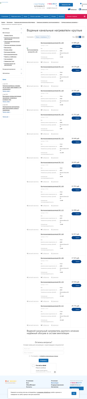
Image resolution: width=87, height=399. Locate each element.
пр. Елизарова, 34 (39, 5)
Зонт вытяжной (8, 59)
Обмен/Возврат (31, 385)
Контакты (61, 16)
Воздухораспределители (10, 54)
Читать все (5, 116)
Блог (27, 383)
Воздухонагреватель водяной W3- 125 (52, 210)
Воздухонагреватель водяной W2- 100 (52, 43)
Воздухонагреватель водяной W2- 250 (52, 138)
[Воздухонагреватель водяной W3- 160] (33, 241)
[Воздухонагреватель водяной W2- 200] (33, 122)
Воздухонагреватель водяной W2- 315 (52, 162)
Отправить (43, 360)
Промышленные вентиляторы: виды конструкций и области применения (11, 108)
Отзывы (53, 16)
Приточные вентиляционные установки (12, 42)
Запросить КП (66, 4)
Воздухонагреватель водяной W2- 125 (52, 67)
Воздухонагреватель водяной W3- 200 (52, 258)
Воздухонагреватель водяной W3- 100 (52, 186)
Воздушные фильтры (9, 52)
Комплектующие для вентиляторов (9, 64)
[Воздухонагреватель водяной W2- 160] (33, 98)
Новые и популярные (41, 37)
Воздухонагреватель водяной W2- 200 (52, 114)
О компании (5, 16)
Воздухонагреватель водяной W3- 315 (52, 306)
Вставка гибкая (8, 50)
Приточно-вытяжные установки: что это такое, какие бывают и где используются (12, 87)
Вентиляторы (7, 47)
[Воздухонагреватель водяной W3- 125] (33, 218)
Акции (25, 16)
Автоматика (54, 387)
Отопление (54, 380)
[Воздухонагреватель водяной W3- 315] (33, 313)
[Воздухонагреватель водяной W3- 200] (33, 265)
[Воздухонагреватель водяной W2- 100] (33, 50)
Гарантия (46, 16)
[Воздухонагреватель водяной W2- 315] (33, 170)
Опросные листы (16, 16)
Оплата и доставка (35, 16)
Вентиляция (54, 383)
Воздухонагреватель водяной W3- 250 (52, 282)
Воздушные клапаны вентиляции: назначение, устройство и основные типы (12, 97)
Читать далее (6, 91)
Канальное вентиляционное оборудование (11, 38)
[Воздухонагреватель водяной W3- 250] (33, 289)
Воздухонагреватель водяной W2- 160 (52, 90)
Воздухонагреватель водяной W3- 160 (52, 234)
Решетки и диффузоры (10, 56)
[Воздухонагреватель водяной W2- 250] (33, 146)
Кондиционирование (57, 385)
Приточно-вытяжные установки (12, 45)
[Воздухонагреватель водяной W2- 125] (33, 74)
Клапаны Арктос (8, 35)
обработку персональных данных (49, 356)
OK (74, 393)
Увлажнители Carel (9, 61)
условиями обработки (43, 392)
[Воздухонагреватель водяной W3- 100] (33, 194)
